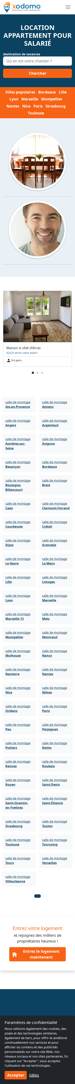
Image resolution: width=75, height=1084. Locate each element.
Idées (34, 1075)
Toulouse (36, 113)
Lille (63, 92)
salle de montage (17, 404)
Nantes (13, 106)
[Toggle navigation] (68, 7)
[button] (37, 896)
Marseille (29, 99)
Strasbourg (56, 106)
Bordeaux (47, 92)
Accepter (15, 1075)
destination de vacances (21, 54)
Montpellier (51, 99)
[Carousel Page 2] (37, 373)
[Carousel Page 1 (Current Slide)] (33, 373)
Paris (37, 106)
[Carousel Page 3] (42, 373)
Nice (26, 106)
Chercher (37, 73)
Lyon (13, 99)
